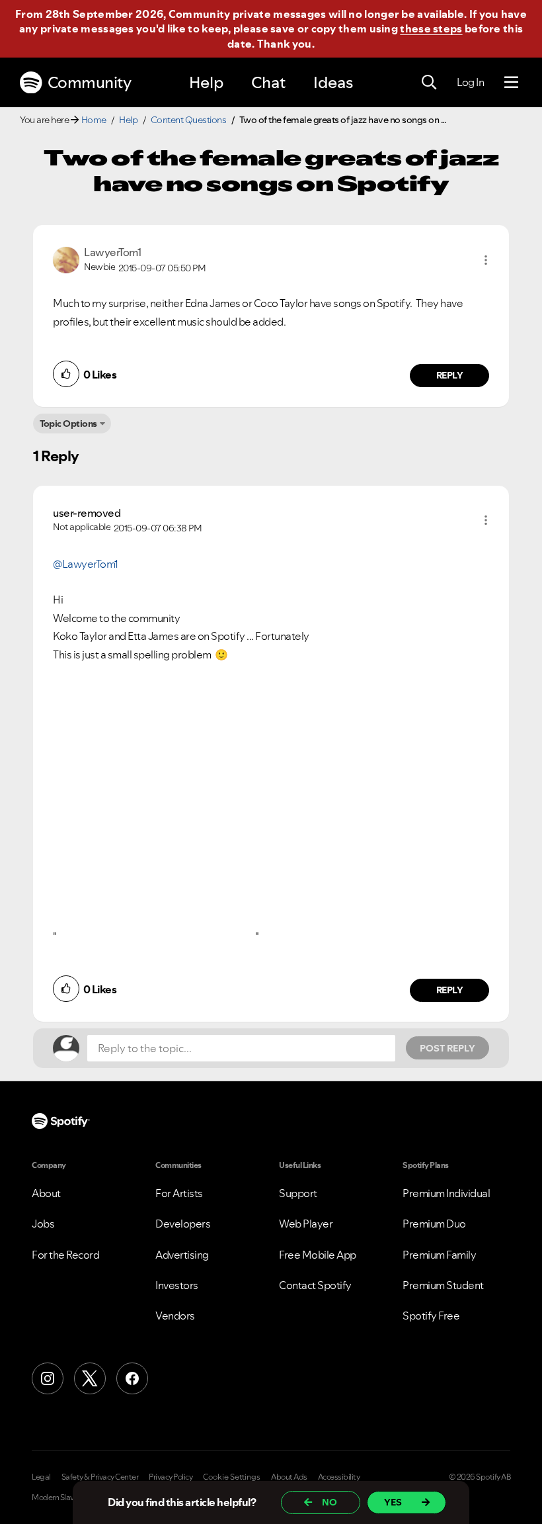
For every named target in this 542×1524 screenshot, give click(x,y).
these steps (431, 28)
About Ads (289, 1477)
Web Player (305, 1223)
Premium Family (439, 1254)
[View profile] (66, 258)
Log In (470, 82)
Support (298, 1193)
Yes (393, 1502)
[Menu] (511, 82)
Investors (176, 1285)
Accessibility (339, 1477)
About (46, 1193)
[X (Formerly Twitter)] (90, 1378)
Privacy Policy (170, 1477)
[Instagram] (47, 1378)
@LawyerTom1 (85, 564)
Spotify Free (431, 1315)
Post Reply (447, 1048)
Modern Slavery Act (64, 1497)
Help (206, 82)
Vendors (175, 1315)
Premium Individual (446, 1193)
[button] (486, 260)
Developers (182, 1223)
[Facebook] (132, 1378)
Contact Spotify (315, 1285)
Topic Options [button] (68, 423)
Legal (41, 1477)
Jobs (43, 1223)
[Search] (429, 82)
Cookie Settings (231, 1477)
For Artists (179, 1193)
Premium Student (443, 1285)
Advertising (182, 1254)
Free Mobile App (317, 1254)
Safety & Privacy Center (100, 1477)
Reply (449, 375)
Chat (268, 82)
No (329, 1502)
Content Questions (189, 119)
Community (90, 82)
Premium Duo (434, 1223)
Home (93, 119)
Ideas (333, 82)
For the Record (65, 1254)
